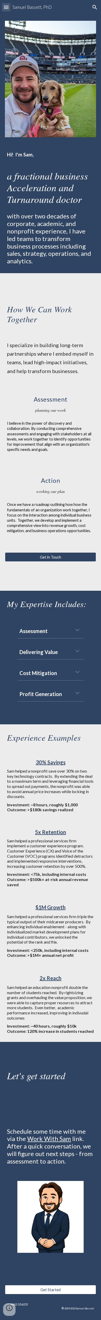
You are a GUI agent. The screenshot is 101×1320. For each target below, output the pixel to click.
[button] (6, 7)
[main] (50, 208)
